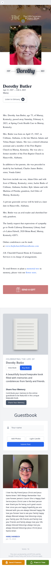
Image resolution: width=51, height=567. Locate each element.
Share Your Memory (16, 402)
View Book (12, 368)
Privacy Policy (18, 556)
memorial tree (33, 268)
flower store (31, 272)
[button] (25, 471)
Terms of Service (32, 556)
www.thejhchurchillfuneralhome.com (22, 245)
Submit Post (25, 444)
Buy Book (26, 368)
